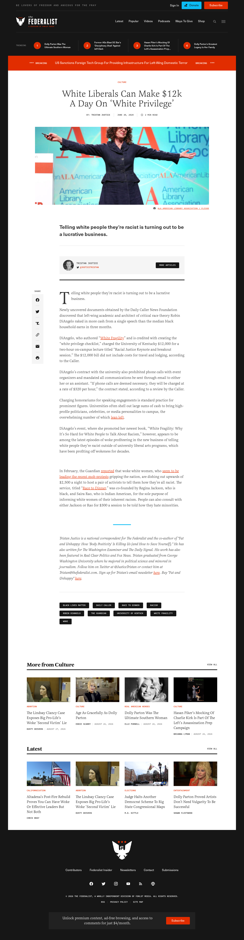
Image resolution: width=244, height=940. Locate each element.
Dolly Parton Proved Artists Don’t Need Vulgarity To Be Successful (195, 802)
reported (107, 471)
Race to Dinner (94, 488)
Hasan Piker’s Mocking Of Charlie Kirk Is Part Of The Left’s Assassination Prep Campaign (194, 720)
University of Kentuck (130, 613)
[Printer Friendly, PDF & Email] (37, 358)
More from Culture (50, 664)
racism (154, 605)
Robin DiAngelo (72, 613)
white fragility (163, 613)
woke (65, 621)
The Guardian (98, 613)
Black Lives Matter (74, 605)
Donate (194, 5)
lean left (117, 417)
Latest (34, 748)
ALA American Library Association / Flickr (183, 208)
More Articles (167, 265)
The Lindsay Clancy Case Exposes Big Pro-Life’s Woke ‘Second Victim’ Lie (47, 718)
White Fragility (112, 338)
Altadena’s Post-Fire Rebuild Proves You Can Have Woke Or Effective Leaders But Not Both (48, 804)
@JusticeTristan (89, 267)
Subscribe (216, 5)
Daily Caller (103, 605)
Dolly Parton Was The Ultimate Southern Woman (146, 715)
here (156, 573)
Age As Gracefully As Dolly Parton (96, 715)
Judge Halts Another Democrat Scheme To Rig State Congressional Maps (145, 802)
